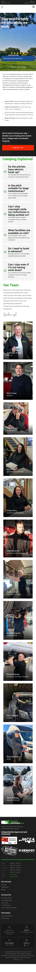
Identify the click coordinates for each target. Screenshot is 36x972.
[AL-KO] (27, 851)
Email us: (26, 930)
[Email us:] (26, 927)
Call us (3, 1)
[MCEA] (27, 840)
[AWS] (9, 840)
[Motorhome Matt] (9, 851)
